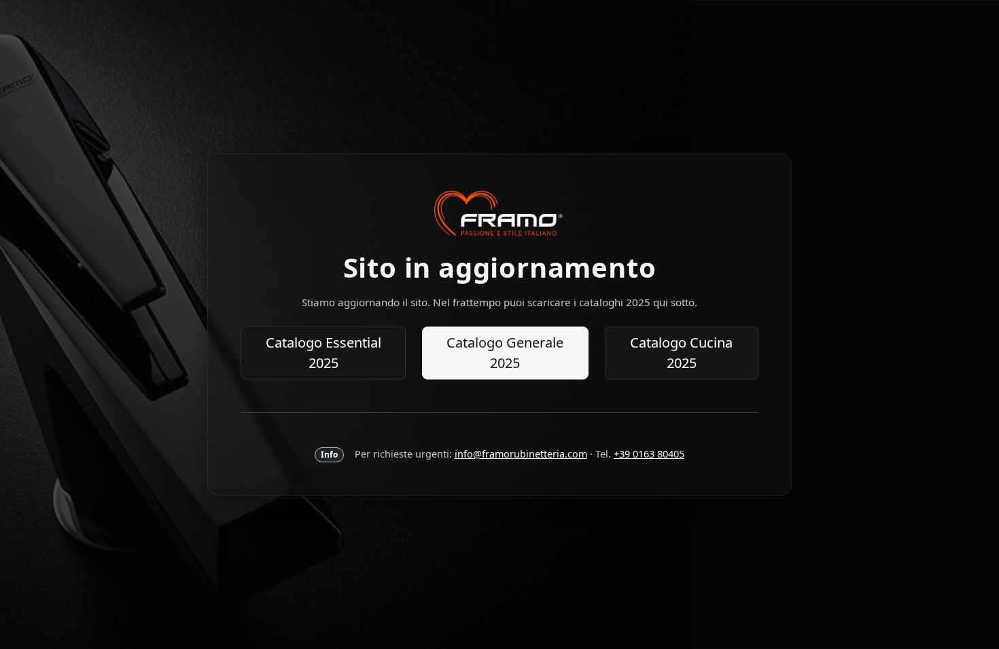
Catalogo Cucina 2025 (681, 352)
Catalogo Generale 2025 (504, 352)
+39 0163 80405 (649, 453)
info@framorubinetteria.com (521, 453)
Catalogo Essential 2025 (323, 352)
